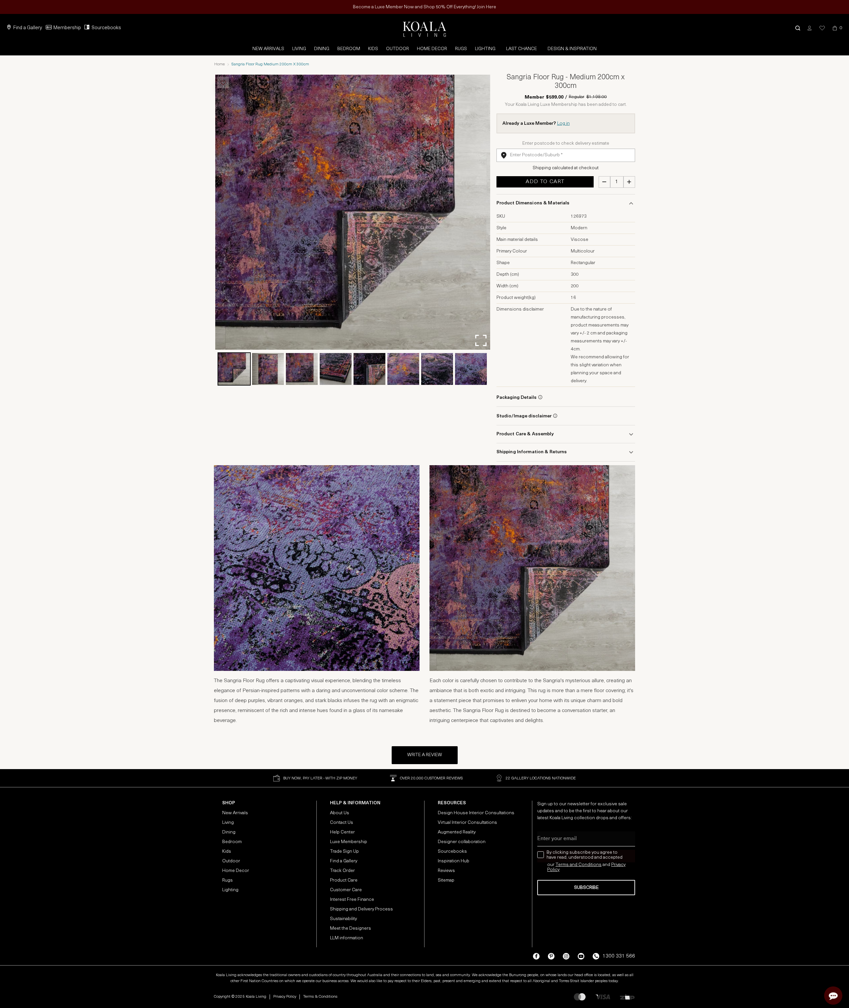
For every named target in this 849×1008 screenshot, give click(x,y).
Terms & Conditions (320, 997)
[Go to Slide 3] (301, 369)
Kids (373, 48)
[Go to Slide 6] (403, 369)
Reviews (446, 870)
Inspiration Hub (453, 861)
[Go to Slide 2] (268, 369)
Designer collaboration (462, 841)
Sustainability (343, 918)
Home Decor (432, 48)
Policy (553, 869)
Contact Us (341, 822)
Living (299, 48)
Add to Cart (545, 181)
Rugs (461, 48)
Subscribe (586, 887)
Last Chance (521, 48)
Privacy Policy (284, 997)
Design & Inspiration (572, 48)
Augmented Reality (457, 832)
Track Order (342, 870)
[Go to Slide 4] (335, 369)
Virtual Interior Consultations (467, 822)
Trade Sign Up (344, 851)
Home (219, 64)
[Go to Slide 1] (234, 369)
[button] (797, 28)
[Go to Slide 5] (369, 369)
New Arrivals (268, 48)
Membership (67, 28)
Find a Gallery (27, 28)
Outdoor (397, 48)
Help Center (342, 832)
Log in (563, 123)
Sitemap (446, 880)
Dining (321, 48)
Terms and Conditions (578, 864)
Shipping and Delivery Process (361, 909)
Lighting (485, 48)
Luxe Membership (348, 841)
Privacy (618, 864)
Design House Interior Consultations (476, 813)
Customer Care (346, 890)
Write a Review (424, 755)
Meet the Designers (350, 928)
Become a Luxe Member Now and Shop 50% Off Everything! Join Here (424, 7)
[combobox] (565, 155)
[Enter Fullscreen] (481, 340)
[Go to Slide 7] (437, 369)
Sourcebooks (106, 28)
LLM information (346, 938)
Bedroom (348, 48)
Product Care (344, 880)
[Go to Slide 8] (471, 369)
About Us (339, 813)
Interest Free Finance (352, 899)
